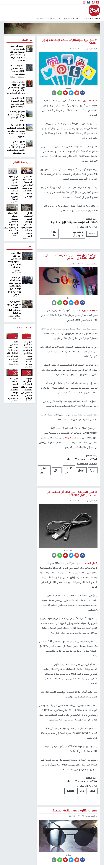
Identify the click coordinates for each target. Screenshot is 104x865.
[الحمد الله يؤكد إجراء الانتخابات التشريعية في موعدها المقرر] (29, 100)
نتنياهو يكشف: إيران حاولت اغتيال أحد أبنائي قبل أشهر (16, 116)
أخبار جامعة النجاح (22, 162)
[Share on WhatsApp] (59, 92)
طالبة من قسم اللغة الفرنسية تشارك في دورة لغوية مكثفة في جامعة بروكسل (27, 186)
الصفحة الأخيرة (86, 18)
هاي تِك (76, 18)
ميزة (92, 470)
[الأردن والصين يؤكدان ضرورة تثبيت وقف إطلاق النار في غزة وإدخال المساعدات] (29, 84)
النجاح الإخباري (94, 10)
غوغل (81, 470)
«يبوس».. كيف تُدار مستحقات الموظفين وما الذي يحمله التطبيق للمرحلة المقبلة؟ (27, 353)
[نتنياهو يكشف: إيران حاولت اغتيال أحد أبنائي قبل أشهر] (29, 113)
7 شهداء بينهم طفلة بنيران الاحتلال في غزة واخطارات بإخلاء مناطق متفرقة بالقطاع (17, 53)
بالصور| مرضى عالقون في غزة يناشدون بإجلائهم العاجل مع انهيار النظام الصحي (13, 308)
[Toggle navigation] (84, 2)
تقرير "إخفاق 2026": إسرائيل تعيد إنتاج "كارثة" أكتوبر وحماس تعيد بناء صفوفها (15, 147)
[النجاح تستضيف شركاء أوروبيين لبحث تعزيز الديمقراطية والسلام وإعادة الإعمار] (26, 207)
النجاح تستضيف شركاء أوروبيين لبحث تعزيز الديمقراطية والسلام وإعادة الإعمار (26, 224)
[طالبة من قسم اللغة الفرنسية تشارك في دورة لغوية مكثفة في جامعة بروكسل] (26, 171)
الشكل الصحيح (44, 470)
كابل (92, 790)
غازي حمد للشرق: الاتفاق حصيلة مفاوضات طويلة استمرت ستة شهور (13, 388)
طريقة (70, 790)
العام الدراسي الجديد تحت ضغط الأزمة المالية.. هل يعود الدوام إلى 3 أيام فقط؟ (12, 351)
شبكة (92, 233)
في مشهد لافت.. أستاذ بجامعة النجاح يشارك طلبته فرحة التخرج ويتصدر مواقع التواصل (14, 286)
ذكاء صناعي (68, 470)
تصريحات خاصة (24, 327)
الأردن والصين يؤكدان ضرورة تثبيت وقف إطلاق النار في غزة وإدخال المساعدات (16, 87)
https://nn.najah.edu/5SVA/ (82, 781)
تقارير (29, 246)
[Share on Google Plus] (76, 92)
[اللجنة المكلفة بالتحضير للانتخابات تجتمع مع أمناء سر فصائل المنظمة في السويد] (29, 127)
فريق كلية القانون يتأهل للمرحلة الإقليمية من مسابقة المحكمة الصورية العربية (12, 188)
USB (82, 790)
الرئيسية (97, 18)
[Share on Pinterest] (65, 92)
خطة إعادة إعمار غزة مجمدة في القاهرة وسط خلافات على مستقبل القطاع (17, 71)
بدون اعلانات (52, 234)
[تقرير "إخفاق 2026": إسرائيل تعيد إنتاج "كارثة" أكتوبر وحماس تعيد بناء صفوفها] (29, 143)
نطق (56, 470)
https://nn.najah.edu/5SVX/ (82, 459)
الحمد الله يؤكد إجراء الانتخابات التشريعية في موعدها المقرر (17, 102)
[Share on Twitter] (71, 92)
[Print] (54, 92)
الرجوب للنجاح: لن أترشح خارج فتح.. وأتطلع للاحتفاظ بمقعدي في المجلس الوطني (26, 388)
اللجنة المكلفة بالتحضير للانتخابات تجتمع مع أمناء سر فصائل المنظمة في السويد (16, 131)
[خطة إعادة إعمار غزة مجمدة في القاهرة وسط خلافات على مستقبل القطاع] (29, 67)
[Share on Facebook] (82, 92)
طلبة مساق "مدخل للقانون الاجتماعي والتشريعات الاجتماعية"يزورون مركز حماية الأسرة (12, 223)
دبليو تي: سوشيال (77, 234)
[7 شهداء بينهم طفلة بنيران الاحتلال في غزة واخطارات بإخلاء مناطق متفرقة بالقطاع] (29, 48)
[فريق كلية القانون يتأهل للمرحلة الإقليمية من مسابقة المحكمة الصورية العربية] (12, 171)
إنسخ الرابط (57, 222)
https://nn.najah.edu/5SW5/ (82, 222)
